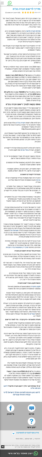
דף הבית (37, 439)
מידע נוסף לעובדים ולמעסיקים (27, 433)
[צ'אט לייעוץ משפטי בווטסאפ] (8, 3)
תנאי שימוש (28, 439)
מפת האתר (19, 439)
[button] (3, 3)
